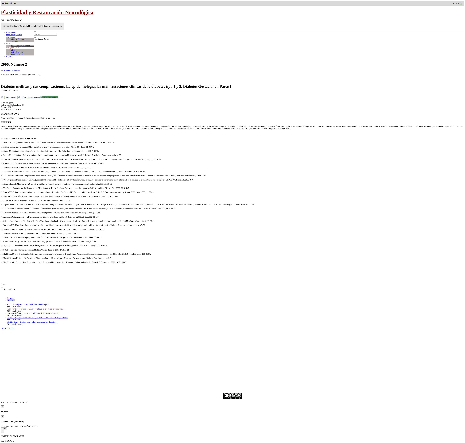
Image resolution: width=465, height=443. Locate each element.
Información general (20, 39)
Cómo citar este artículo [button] (30, 97)
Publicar (9, 43)
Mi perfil (9, 56)
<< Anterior (5, 70)
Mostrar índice (11, 32)
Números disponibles (14, 35)
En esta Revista (43, 39)
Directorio (14, 41)
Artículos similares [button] (51, 97)
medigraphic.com (12, 48)
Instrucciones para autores (22, 46)
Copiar (4, 429)
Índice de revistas (20, 52)
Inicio (13, 50)
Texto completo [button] (11, 97)
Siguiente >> (15, 70)
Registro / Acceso (17, 54)
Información (10, 37)
